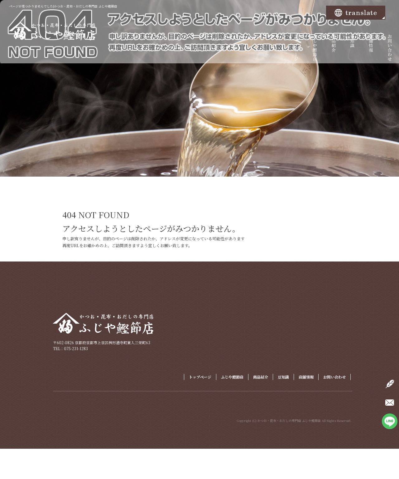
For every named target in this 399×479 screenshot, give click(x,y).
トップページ (296, 51)
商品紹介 (333, 51)
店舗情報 (371, 51)
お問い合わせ (389, 51)
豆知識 (352, 51)
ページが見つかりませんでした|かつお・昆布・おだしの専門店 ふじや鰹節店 (63, 6)
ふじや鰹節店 (314, 51)
